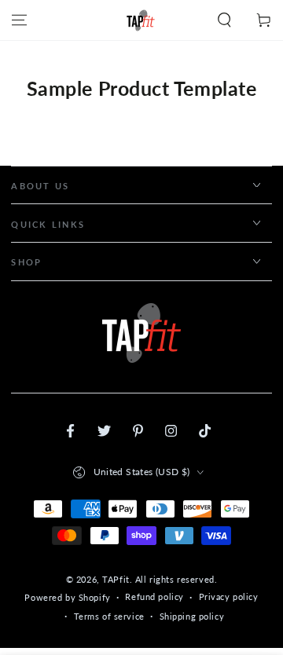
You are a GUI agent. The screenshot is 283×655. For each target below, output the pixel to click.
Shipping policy (192, 616)
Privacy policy (229, 596)
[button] (224, 20)
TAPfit (115, 579)
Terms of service (109, 616)
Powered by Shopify (67, 597)
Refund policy (154, 596)
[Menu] (19, 20)
